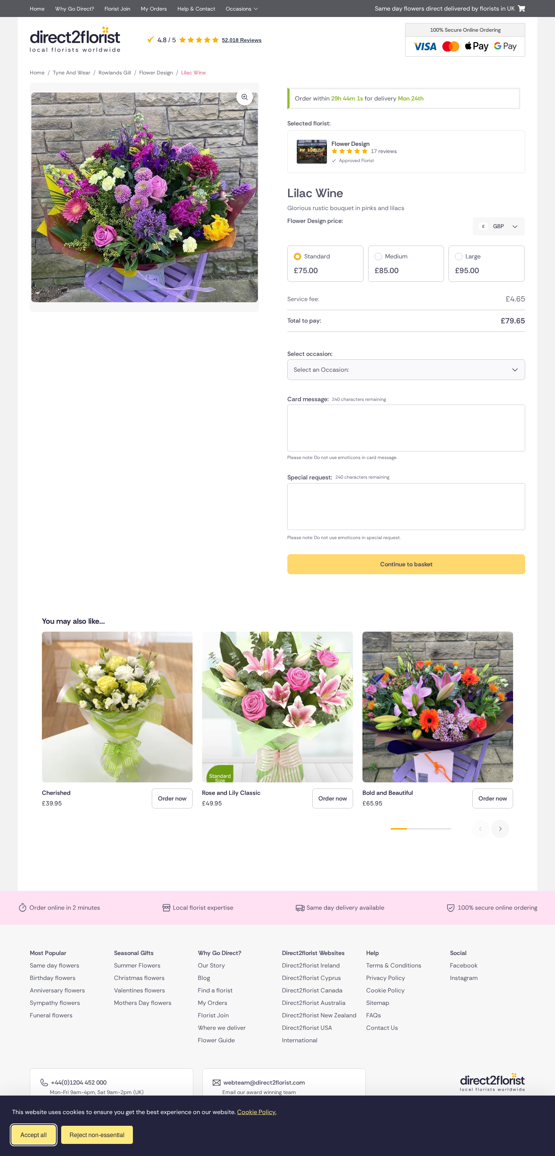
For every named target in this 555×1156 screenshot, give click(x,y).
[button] (500, 829)
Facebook (464, 965)
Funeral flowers (51, 1015)
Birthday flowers (53, 978)
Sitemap (377, 1003)
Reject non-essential (97, 1134)
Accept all (33, 1134)
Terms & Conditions (393, 965)
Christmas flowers (139, 978)
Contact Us (382, 1028)
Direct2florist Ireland (311, 965)
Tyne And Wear (71, 72)
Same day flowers (54, 965)
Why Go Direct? (74, 8)
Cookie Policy (385, 990)
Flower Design (156, 72)
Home (37, 8)
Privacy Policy (385, 978)
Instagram (464, 978)
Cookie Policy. (256, 1112)
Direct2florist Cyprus (311, 978)
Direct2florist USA (307, 1028)
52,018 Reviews (242, 40)
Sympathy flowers (55, 1003)
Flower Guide (216, 1040)
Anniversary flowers (57, 990)
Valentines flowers (139, 990)
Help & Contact (196, 8)
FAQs (373, 1015)
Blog (204, 978)
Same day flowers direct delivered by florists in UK (446, 8)
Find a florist (215, 990)
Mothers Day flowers (142, 1003)
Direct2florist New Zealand (319, 1015)
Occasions (238, 8)
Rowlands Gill (115, 72)
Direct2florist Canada (312, 990)
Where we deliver (222, 1028)
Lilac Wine (193, 72)
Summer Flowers (137, 965)
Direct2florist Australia (313, 1003)
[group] (117, 720)
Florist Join (117, 8)
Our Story (211, 965)
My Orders (154, 8)
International (300, 1040)
